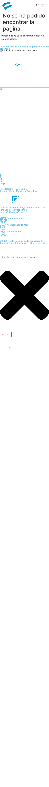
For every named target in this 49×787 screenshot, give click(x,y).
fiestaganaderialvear (17, 225)
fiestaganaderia (15, 218)
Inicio (7, 361)
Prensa (8, 377)
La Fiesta (9, 366)
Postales (9, 383)
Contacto (9, 388)
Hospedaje (10, 393)
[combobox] (24, 257)
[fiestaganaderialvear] (3, 226)
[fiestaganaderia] (3, 219)
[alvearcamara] (3, 233)
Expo (7, 372)
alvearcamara (14, 231)
